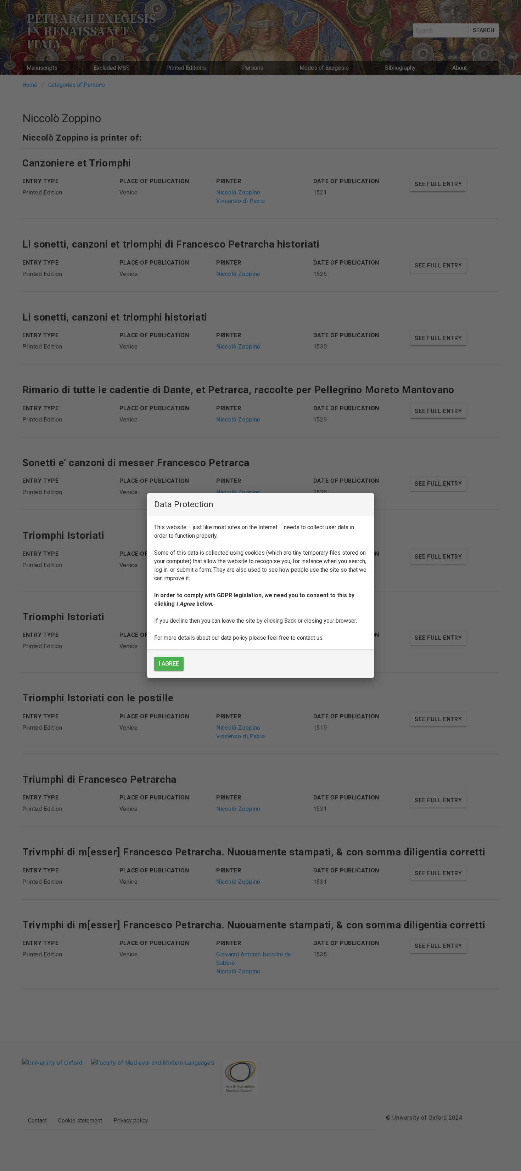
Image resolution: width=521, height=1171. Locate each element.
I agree (169, 663)
